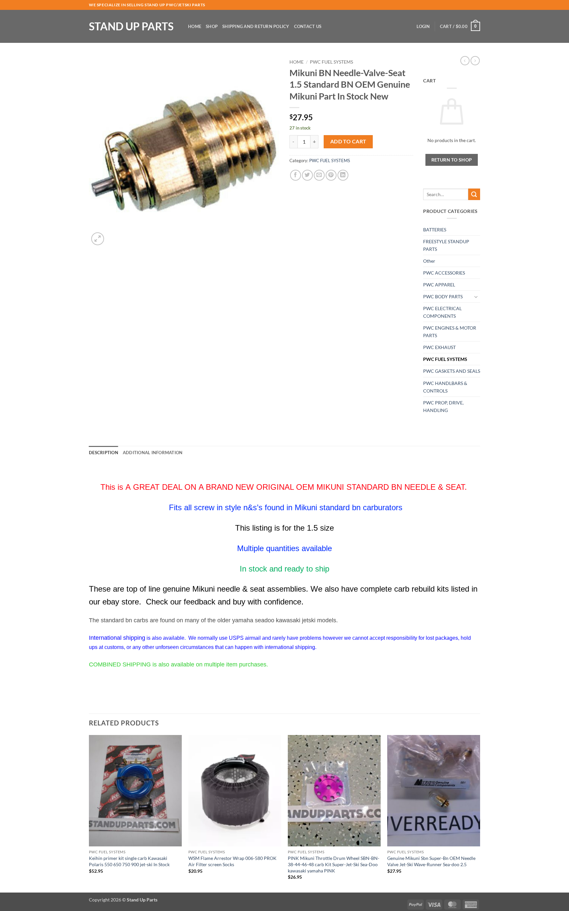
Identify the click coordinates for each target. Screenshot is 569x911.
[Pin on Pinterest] (331, 175)
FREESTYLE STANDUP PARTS (446, 245)
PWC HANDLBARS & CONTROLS (445, 387)
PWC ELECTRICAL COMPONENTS (442, 312)
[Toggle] (476, 296)
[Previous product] (475, 60)
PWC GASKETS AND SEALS (451, 371)
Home (194, 26)
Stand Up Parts (131, 26)
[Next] (480, 813)
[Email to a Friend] (319, 175)
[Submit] (474, 194)
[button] (423, 26)
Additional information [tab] (153, 452)
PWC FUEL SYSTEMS (331, 62)
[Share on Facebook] (295, 175)
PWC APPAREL (439, 284)
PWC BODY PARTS (443, 296)
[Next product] (465, 60)
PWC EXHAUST (439, 347)
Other (429, 261)
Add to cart (348, 141)
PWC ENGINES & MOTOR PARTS (449, 331)
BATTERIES (434, 229)
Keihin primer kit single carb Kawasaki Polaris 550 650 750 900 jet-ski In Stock (129, 861)
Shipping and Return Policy (255, 26)
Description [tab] (103, 452)
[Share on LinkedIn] (343, 175)
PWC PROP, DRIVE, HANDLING (443, 406)
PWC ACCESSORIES (444, 273)
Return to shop (451, 159)
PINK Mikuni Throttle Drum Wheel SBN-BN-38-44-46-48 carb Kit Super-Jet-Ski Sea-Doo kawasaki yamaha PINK (333, 864)
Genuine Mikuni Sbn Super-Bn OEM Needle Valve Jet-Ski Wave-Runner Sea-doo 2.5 (431, 861)
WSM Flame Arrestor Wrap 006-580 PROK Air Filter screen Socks (232, 861)
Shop (212, 26)
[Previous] (89, 813)
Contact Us (308, 26)
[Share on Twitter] (307, 175)
